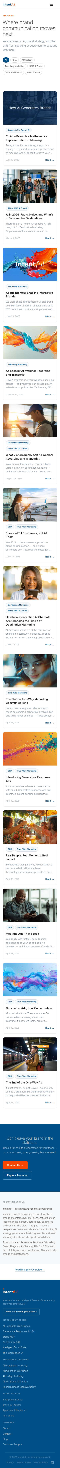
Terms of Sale (24, 1462)
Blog (5, 1439)
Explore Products (17, 1175)
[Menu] (51, 4)
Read (48, 159)
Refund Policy (41, 1462)
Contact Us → (15, 1165)
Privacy (10, 1462)
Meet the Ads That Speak (22, 933)
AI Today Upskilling (13, 1376)
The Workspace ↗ (13, 1352)
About (6, 1428)
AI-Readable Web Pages (16, 1326)
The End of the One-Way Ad (24, 1082)
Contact (7, 1433)
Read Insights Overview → (30, 1269)
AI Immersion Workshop (15, 1370)
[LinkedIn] (52, 1462)
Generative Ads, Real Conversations (30, 1008)
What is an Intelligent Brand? (21, 1311)
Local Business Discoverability (19, 1386)
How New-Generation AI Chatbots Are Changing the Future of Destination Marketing (28, 620)
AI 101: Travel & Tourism (15, 1381)
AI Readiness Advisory (15, 1365)
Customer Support (13, 1444)
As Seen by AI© (11, 1342)
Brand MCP (9, 1336)
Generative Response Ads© (18, 1331)
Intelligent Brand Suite (14, 1347)
